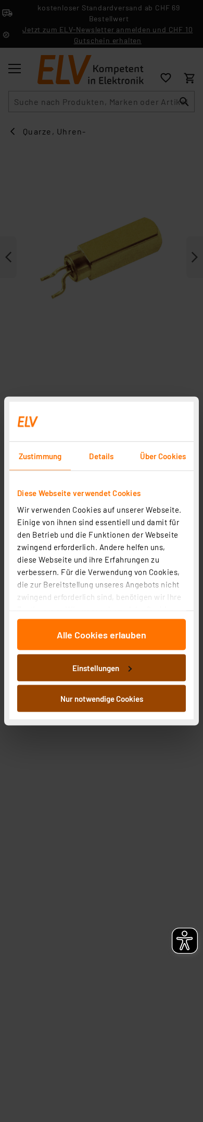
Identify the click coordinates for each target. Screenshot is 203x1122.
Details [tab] (101, 456)
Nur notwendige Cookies (101, 698)
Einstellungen (95, 667)
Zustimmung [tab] (40, 456)
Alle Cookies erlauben (101, 634)
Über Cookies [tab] (163, 456)
